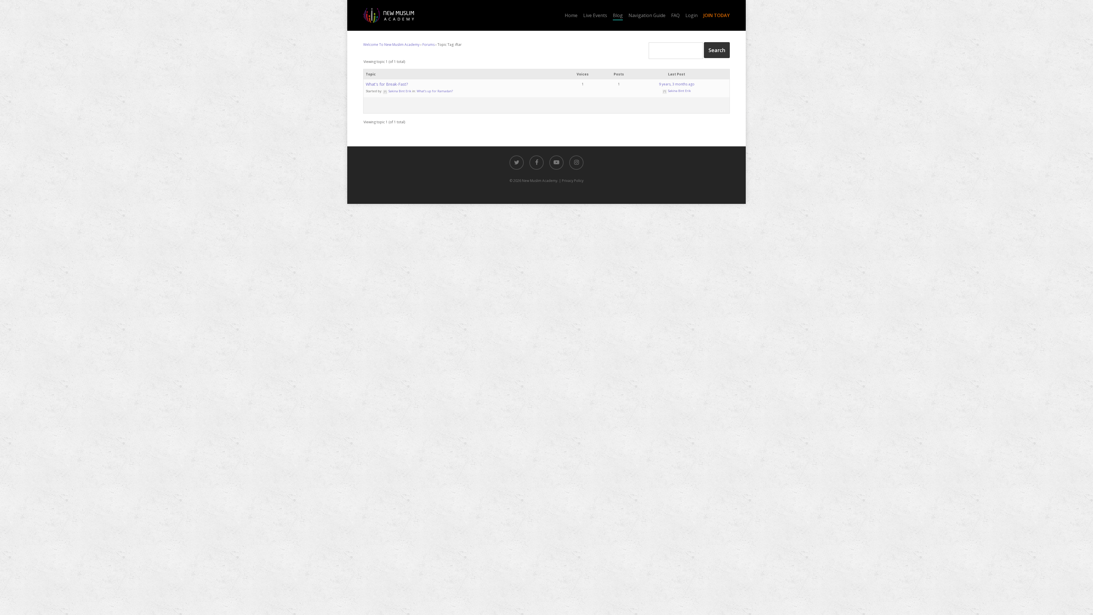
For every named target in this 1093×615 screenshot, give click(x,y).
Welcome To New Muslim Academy (391, 44)
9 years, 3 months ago (677, 84)
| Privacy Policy (571, 180)
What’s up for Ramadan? (435, 91)
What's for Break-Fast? (387, 84)
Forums (428, 44)
